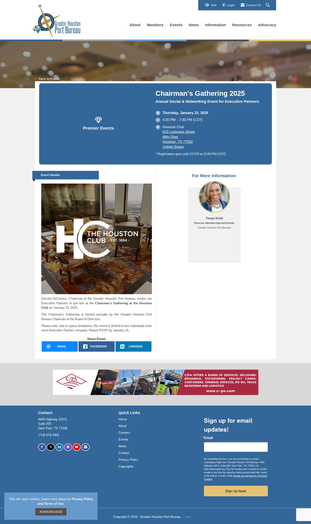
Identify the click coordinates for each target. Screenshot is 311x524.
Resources (242, 25)
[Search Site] (268, 5)
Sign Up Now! (235, 490)
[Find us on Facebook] (42, 447)
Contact (123, 453)
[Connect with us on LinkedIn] (59, 447)
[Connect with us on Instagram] (68, 447)
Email (208, 438)
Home (122, 419)
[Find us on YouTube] (77, 447)
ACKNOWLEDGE (50, 511)
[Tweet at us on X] (51, 447)
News (194, 25)
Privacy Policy (128, 459)
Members (155, 25)
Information (215, 25)
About (134, 25)
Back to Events (49, 79)
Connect (124, 432)
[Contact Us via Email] (85, 447)
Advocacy (267, 25)
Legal (187, 517)
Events (176, 25)
